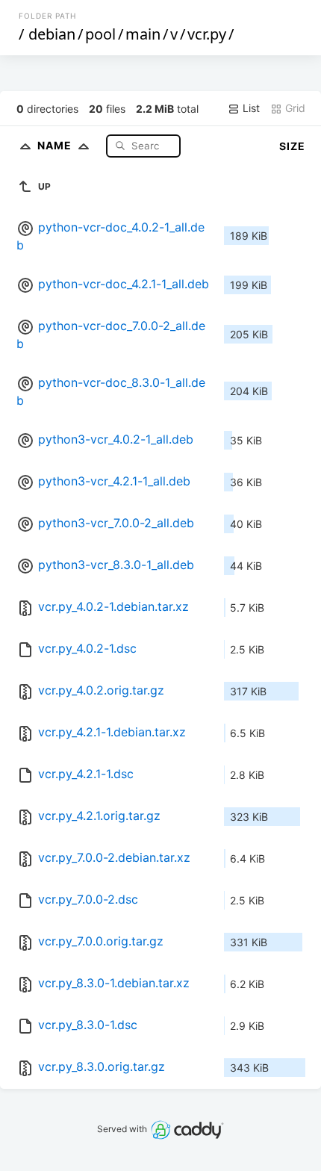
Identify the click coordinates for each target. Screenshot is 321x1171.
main (142, 34)
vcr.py (206, 34)
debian (51, 34)
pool (100, 34)
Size (292, 146)
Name (56, 145)
